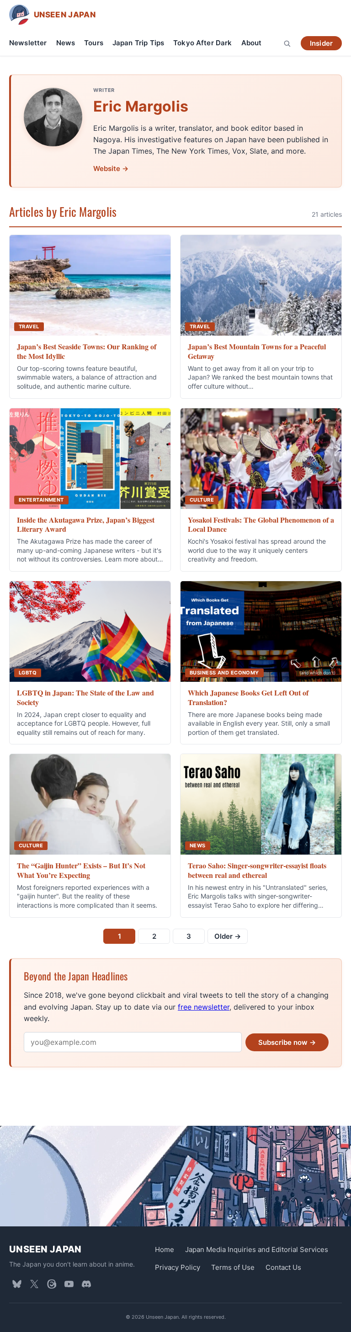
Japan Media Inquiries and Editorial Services (256, 1249)
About (251, 42)
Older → (227, 936)
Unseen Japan (45, 1249)
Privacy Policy (177, 1267)
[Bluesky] (17, 1284)
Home (164, 1249)
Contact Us (283, 1267)
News (65, 42)
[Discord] (86, 1284)
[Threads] (51, 1284)
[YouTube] (69, 1284)
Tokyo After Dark (202, 42)
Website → (110, 168)
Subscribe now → (287, 1042)
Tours (93, 42)
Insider (321, 43)
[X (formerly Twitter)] (34, 1284)
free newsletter (203, 1006)
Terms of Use (233, 1267)
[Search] (287, 43)
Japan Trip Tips (138, 42)
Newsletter (28, 42)
